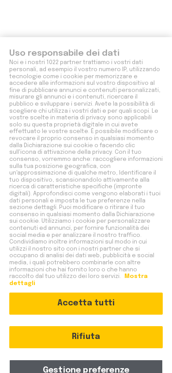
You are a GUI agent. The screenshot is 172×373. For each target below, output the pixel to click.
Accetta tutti (86, 303)
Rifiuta (86, 337)
